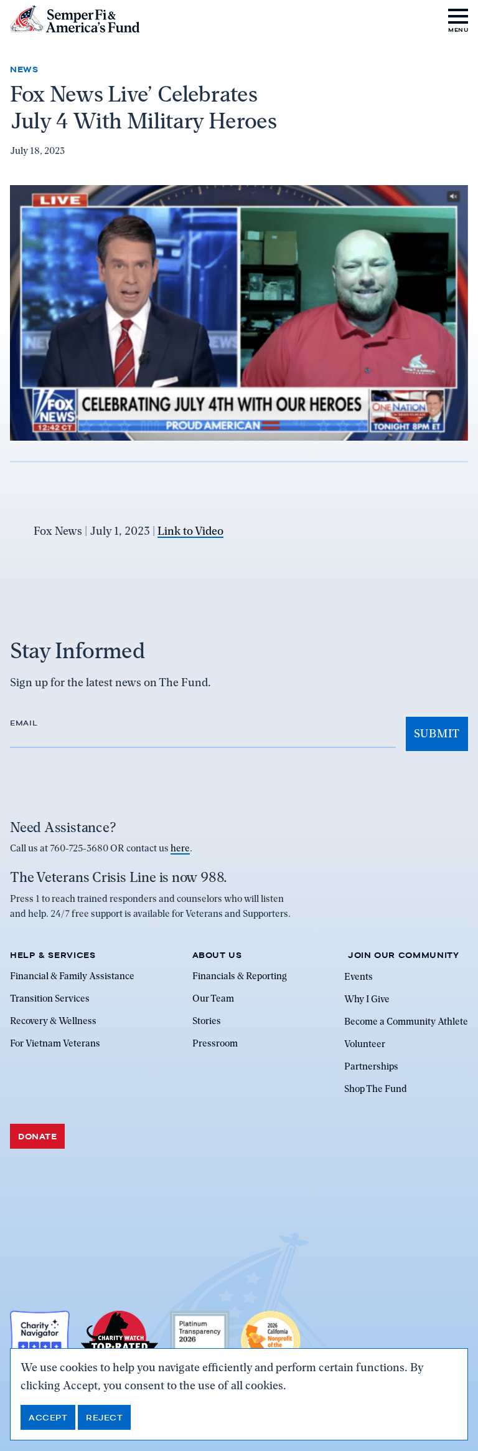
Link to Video (190, 531)
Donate (37, 1136)
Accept (48, 1417)
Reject (104, 1417)
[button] (458, 19)
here (180, 848)
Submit (437, 733)
